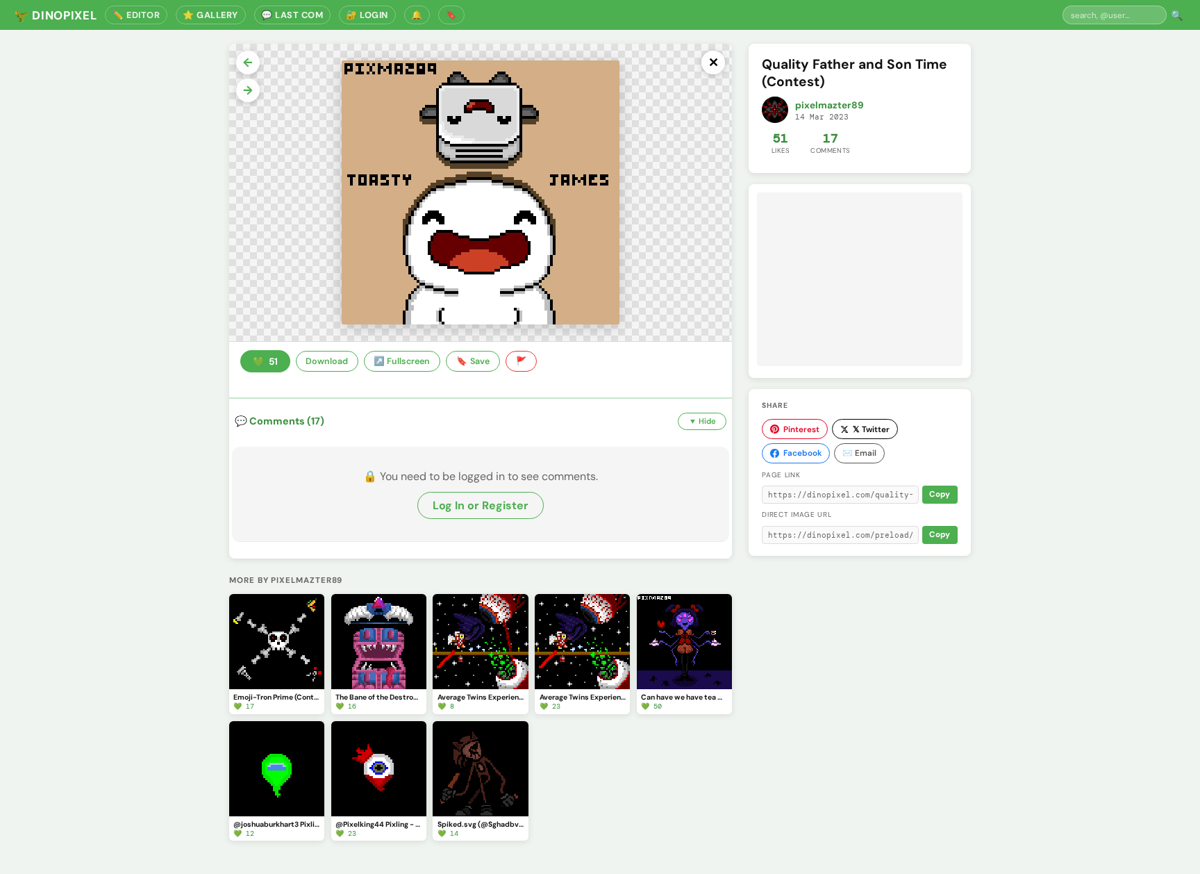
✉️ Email (859, 453)
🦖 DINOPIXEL (55, 15)
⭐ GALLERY (210, 15)
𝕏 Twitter (871, 429)
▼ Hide (702, 421)
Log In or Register (480, 505)
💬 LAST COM (292, 15)
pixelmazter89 (829, 105)
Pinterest (801, 429)
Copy (939, 494)
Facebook (802, 453)
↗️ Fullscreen (402, 361)
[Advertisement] (859, 279)
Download (327, 361)
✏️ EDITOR (136, 15)
